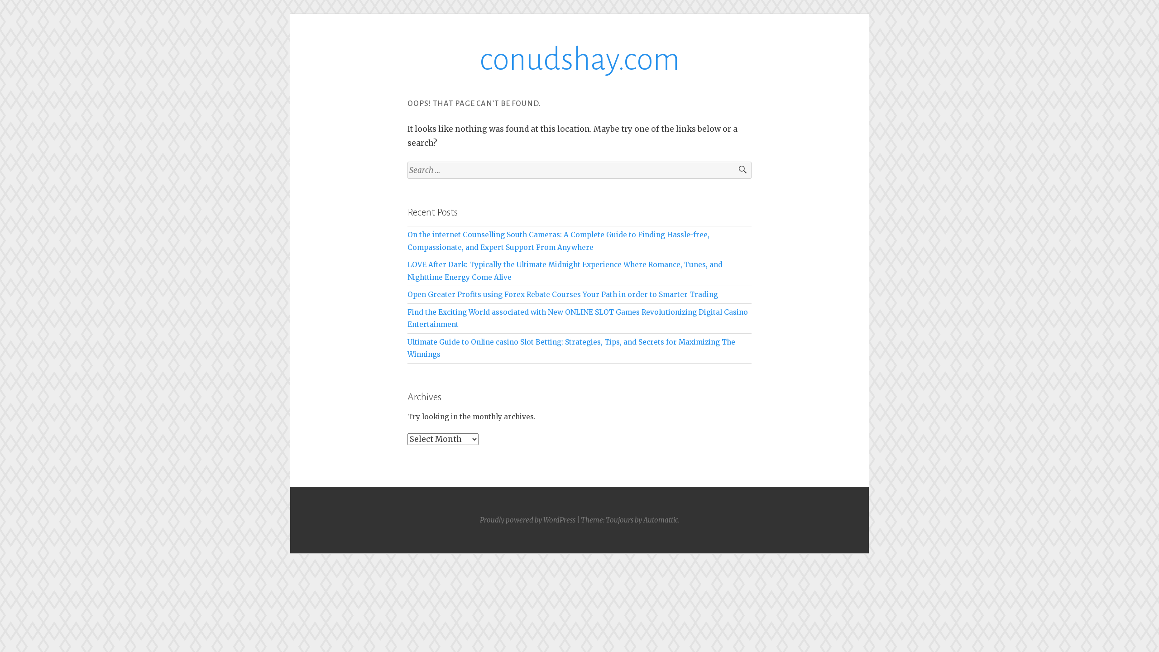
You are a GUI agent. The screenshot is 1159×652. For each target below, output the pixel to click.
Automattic (660, 520)
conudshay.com (579, 60)
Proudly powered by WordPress (527, 520)
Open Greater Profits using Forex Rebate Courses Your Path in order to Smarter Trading (562, 294)
